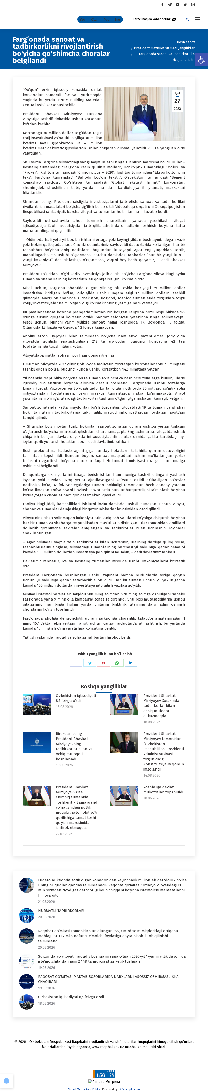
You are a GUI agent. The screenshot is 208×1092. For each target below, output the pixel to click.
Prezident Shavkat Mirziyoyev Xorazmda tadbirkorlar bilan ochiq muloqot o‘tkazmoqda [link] (161, 705)
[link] (201, 59)
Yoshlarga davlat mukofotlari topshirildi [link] (163, 789)
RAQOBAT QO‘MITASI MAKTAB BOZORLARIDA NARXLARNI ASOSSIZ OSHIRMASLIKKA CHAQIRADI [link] (108, 979)
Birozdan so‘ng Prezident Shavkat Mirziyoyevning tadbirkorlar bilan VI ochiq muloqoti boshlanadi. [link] (74, 746)
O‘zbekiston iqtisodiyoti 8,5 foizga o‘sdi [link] (76, 698)
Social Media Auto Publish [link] (84, 1089)
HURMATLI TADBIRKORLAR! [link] (61, 910)
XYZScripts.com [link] (130, 1089)
